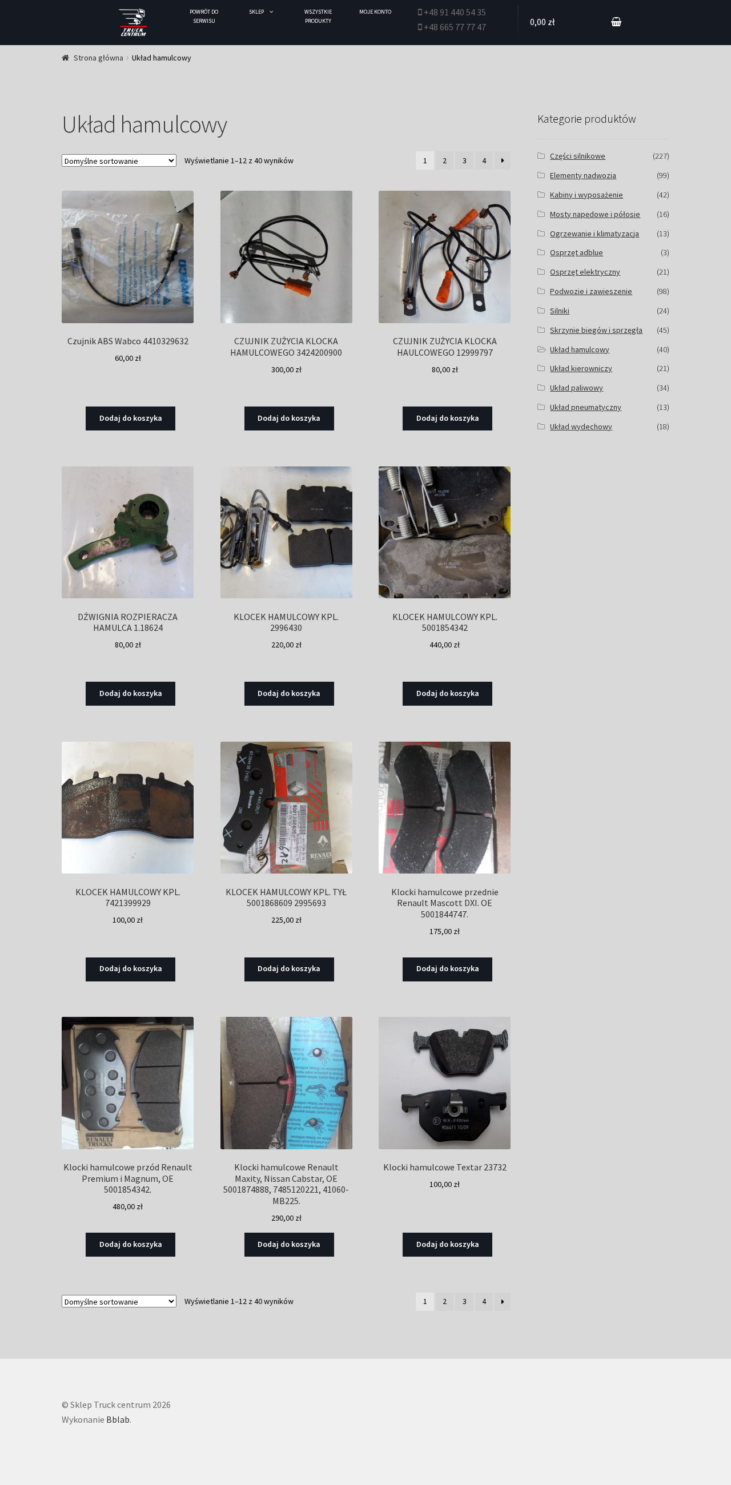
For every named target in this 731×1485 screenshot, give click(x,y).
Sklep (256, 11)
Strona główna (98, 58)
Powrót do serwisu (204, 16)
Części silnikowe (577, 156)
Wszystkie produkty (318, 16)
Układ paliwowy (576, 388)
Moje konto (375, 11)
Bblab (118, 1419)
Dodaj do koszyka (130, 418)
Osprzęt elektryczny (585, 272)
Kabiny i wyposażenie (586, 195)
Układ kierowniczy (581, 368)
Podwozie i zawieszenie (591, 291)
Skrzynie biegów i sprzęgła (596, 330)
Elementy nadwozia (583, 175)
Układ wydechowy (581, 426)
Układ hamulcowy (579, 349)
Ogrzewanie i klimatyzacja (594, 233)
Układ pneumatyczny (585, 407)
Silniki (559, 310)
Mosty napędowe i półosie (595, 214)
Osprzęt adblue (576, 252)
